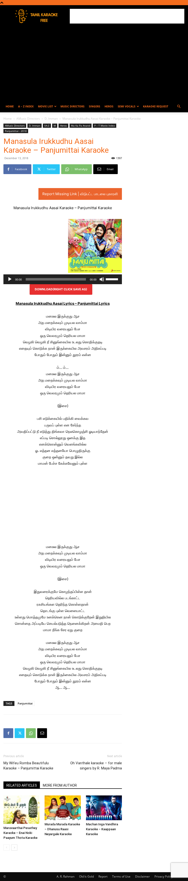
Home (10, 106)
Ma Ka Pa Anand (80, 125)
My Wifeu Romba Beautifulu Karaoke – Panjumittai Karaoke (28, 765)
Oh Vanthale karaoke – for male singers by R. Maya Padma (96, 765)
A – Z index (26, 106)
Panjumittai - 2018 (16, 131)
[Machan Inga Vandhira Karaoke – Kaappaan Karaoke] (104, 807)
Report (102, 876)
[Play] (9, 279)
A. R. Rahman (65, 876)
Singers (94, 106)
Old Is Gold (86, 876)
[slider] (112, 278)
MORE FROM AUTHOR (60, 785)
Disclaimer (142, 876)
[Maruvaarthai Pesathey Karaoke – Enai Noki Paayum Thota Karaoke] (21, 809)
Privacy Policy (163, 876)
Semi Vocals (126, 106)
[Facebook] (8, 733)
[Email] (42, 733)
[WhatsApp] (31, 733)
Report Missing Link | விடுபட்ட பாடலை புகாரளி (80, 194)
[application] (62, 279)
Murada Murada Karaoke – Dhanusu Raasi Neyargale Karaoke (62, 829)
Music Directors (72, 106)
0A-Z (46, 125)
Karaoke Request (155, 106)
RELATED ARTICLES (21, 785)
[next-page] (14, 847)
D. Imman (51, 118)
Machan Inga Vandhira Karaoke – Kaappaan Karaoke (102, 829)
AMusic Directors (28, 118)
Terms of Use (121, 876)
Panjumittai (25, 703)
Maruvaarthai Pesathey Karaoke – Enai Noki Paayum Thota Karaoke (20, 833)
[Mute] (101, 279)
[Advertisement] (127, 16)
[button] (179, 106)
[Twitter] (19, 733)
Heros (109, 106)
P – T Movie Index (104, 125)
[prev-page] (6, 847)
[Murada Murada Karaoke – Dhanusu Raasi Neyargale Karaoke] (63, 807)
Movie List (45, 106)
